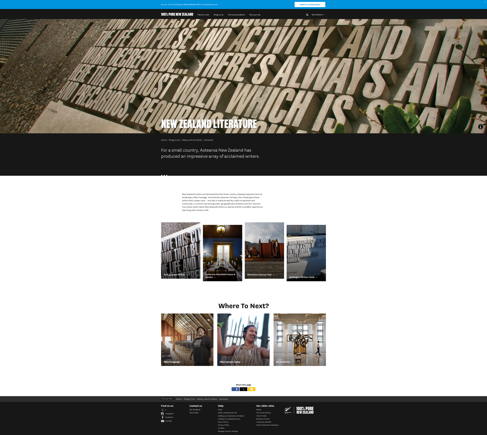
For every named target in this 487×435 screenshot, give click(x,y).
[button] (203, 15)
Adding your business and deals (231, 416)
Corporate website (263, 422)
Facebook (169, 417)
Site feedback (194, 410)
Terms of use (223, 422)
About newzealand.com (227, 413)
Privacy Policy (223, 425)
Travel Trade (261, 416)
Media (258, 410)
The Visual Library (263, 413)
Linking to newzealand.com (229, 419)
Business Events (262, 419)
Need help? (194, 413)
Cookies (221, 428)
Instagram (169, 414)
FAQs (220, 410)
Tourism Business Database (267, 425)
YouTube (168, 421)
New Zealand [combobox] (317, 15)
